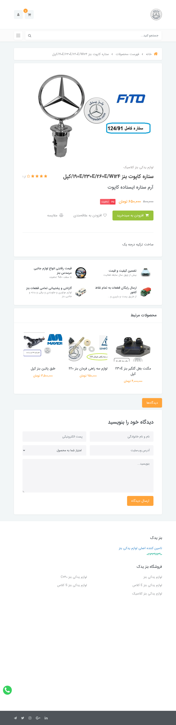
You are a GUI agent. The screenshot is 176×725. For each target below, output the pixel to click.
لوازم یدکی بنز (153, 577)
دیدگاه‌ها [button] (152, 402)
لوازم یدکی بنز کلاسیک (147, 593)
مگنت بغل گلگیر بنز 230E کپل (133, 371)
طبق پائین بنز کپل (43, 368)
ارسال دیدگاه (140, 500)
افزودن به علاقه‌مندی (88, 215)
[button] (29, 14)
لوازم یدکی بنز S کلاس (72, 585)
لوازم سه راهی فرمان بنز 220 (88, 368)
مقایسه (52, 215)
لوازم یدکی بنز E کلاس (147, 585)
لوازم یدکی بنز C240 (74, 577)
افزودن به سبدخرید (131, 215)
